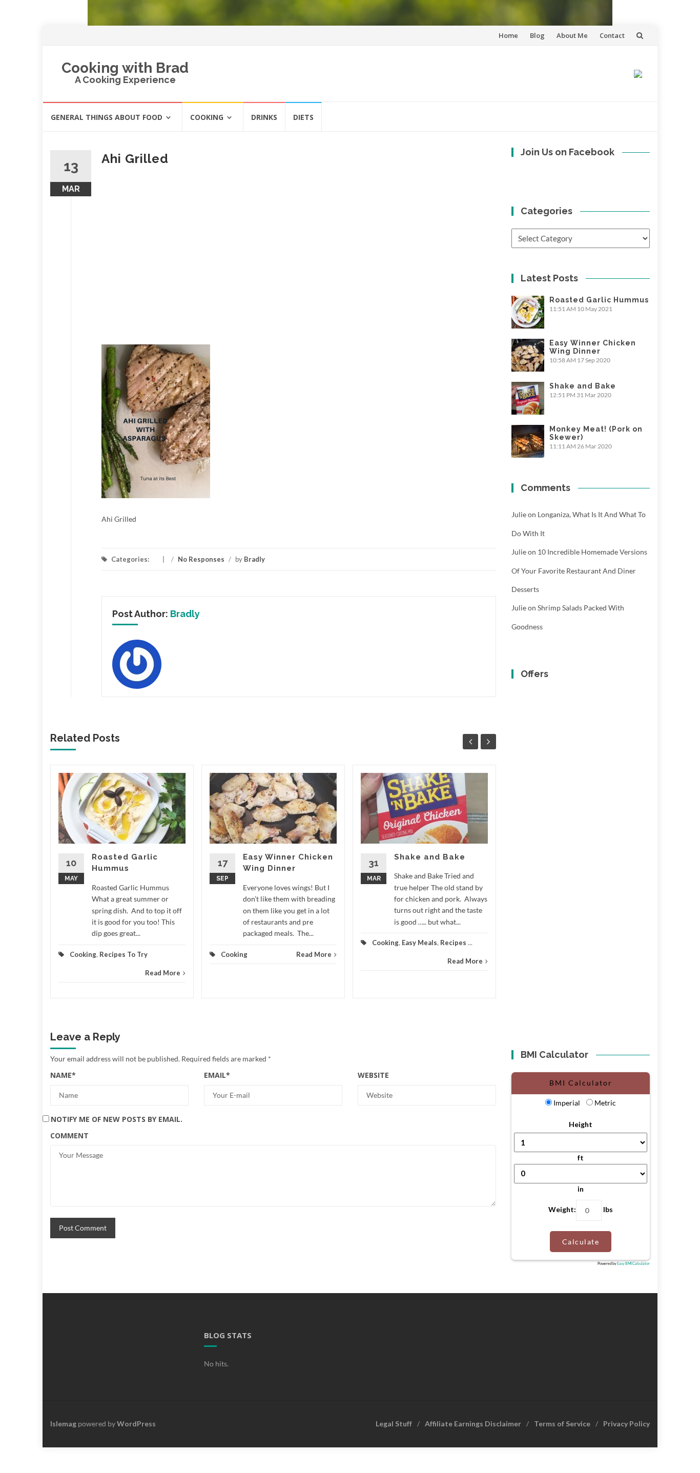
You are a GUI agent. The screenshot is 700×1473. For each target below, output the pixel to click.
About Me (572, 35)
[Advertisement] (298, 257)
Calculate (581, 1241)
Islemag (63, 1423)
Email (217, 1075)
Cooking (206, 117)
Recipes (453, 942)
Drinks (264, 117)
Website (373, 1075)
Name (63, 1075)
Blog (537, 35)
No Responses (201, 559)
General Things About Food (106, 117)
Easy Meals (419, 942)
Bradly (254, 559)
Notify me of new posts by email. (116, 1119)
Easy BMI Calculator (633, 1263)
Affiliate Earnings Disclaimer (473, 1423)
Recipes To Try (123, 954)
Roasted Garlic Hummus (599, 300)
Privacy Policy (626, 1423)
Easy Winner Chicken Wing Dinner (592, 347)
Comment (69, 1135)
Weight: (562, 1209)
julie (518, 514)
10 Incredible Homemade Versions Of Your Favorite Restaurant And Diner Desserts (579, 570)
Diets (303, 117)
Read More (162, 973)
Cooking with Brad (125, 67)
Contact (612, 35)
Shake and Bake (429, 857)
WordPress (136, 1423)
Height (580, 1124)
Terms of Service (562, 1423)
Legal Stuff (394, 1423)
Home (508, 35)
